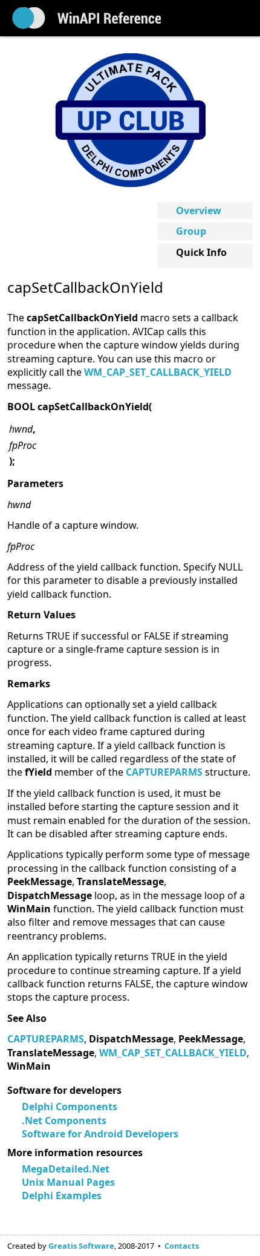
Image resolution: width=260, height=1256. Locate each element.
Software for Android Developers (100, 1133)
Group (191, 231)
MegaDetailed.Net (65, 1169)
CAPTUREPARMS (45, 1038)
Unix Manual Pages (68, 1182)
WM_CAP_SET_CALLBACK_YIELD (158, 372)
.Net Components (64, 1120)
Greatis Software (81, 1245)
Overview (198, 210)
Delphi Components (69, 1106)
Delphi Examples (62, 1195)
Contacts (181, 1245)
